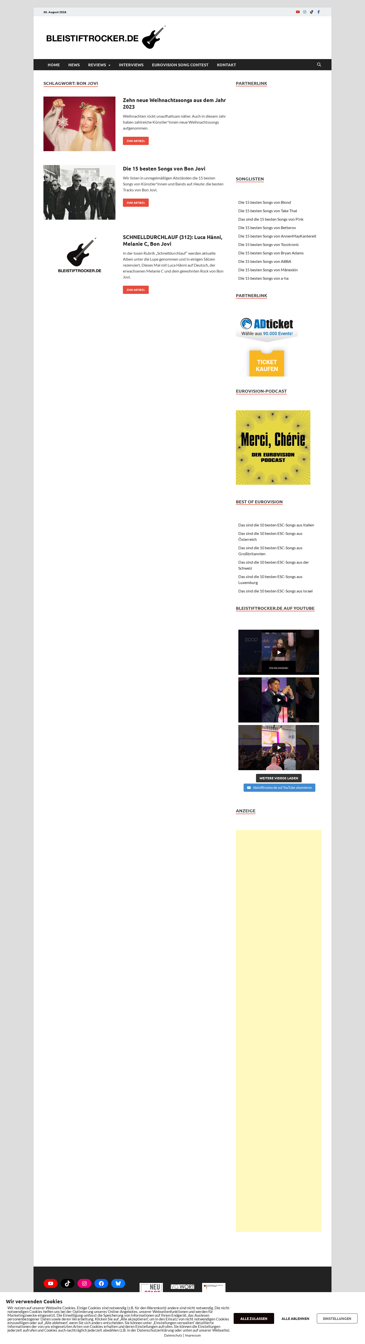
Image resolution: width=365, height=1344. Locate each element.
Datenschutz (173, 1335)
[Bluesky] (118, 1283)
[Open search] (319, 64)
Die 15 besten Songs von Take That (267, 210)
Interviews (131, 64)
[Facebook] (319, 11)
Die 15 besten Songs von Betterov (267, 227)
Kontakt (226, 64)
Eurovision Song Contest (180, 64)
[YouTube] (298, 11)
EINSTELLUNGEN (337, 1318)
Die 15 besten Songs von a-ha (263, 278)
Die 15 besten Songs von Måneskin (268, 269)
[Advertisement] (279, 1031)
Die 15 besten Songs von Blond (264, 202)
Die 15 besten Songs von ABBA (264, 261)
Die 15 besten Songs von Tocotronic (268, 244)
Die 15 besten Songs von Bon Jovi (164, 168)
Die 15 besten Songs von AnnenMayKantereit (277, 236)
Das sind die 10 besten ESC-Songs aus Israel (275, 590)
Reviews (97, 64)
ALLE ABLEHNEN (295, 1318)
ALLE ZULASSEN (253, 1318)
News (74, 64)
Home (54, 64)
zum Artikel (134, 140)
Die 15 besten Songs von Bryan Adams (271, 252)
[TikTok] (312, 11)
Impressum (193, 1335)
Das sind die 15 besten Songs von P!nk (270, 219)
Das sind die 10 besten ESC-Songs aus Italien (276, 524)
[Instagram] (305, 11)
